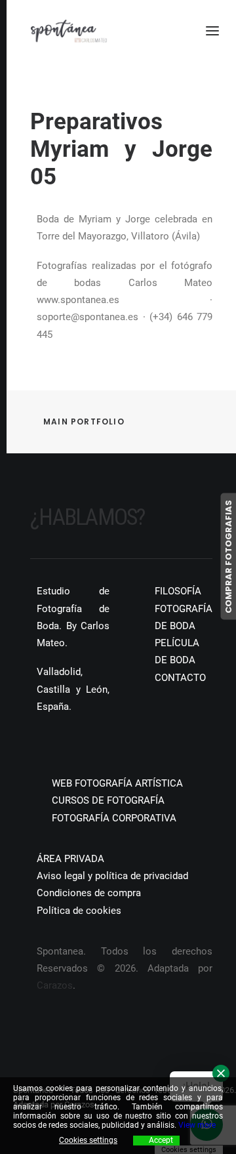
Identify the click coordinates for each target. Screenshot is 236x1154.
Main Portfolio (84, 421)
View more (197, 1125)
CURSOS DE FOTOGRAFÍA (108, 800)
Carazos (55, 985)
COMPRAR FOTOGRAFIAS (228, 556)
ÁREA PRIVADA (70, 859)
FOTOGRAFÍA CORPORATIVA (114, 818)
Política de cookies (79, 911)
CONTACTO (180, 678)
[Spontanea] (69, 31)
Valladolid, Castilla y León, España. (73, 689)
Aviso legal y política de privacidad (112, 876)
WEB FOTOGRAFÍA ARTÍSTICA (117, 783)
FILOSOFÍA (178, 591)
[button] (34, 745)
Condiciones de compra (89, 893)
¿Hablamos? (87, 517)
